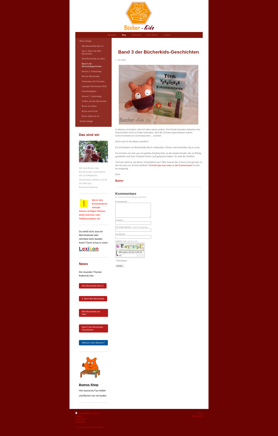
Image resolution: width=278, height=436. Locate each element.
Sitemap (96, 413)
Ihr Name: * (119, 220)
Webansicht (197, 416)
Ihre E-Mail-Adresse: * (131, 227)
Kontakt (78, 416)
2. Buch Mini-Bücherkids (93, 298)
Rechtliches (80, 421)
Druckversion (84, 413)
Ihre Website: (120, 234)
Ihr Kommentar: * (121, 202)
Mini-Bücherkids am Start (91, 312)
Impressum (80, 419)
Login (200, 413)
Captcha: (126, 241)
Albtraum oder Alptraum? (93, 342)
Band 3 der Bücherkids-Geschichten (93, 328)
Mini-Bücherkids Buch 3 (93, 286)
